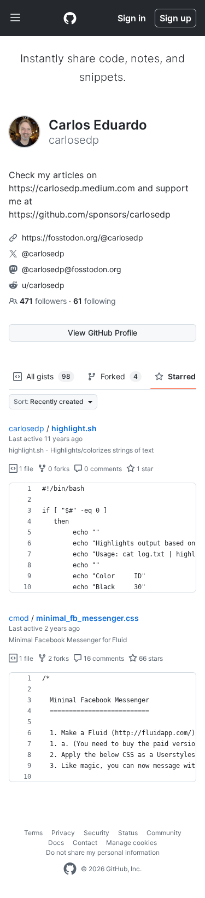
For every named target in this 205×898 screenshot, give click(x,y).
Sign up (175, 18)
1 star (144, 469)
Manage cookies (131, 842)
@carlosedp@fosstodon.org (71, 269)
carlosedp (26, 428)
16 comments (103, 658)
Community (164, 833)
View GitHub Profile (102, 332)
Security (96, 833)
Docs (56, 842)
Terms (33, 833)
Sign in (132, 18)
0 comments (102, 469)
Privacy (63, 833)
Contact (85, 842)
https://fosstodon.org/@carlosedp (82, 237)
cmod (19, 618)
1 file (25, 469)
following (94, 301)
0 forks (57, 469)
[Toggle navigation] (15, 18)
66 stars (150, 658)
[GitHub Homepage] (70, 869)
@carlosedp (43, 253)
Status (128, 833)
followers (44, 301)
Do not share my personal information (103, 852)
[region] (102, 537)
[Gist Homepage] (70, 18)
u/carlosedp (43, 285)
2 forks (57, 658)
